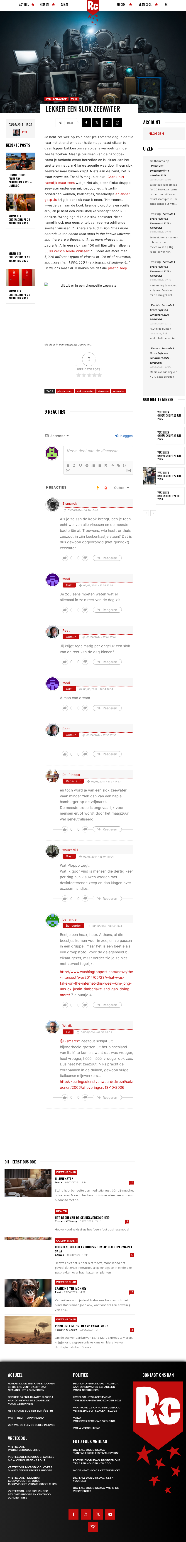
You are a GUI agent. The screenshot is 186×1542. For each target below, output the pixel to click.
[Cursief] (74, 465)
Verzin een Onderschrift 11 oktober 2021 (159, 170)
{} (124, 465)
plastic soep (117, 268)
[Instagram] (86, 1514)
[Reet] (17, 132)
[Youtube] (110, 1514)
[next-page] (153, 513)
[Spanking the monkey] (28, 1293)
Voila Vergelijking (86, 1428)
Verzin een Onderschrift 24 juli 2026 (169, 436)
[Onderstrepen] (80, 465)
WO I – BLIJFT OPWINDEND (26, 1417)
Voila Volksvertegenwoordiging (94, 1419)
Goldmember (66, 1240)
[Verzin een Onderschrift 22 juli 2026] (149, 476)
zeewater (119, 391)
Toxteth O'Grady (66, 1221)
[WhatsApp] (117, 122)
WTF (74, 99)
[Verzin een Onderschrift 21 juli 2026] (149, 496)
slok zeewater (85, 391)
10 (131, 1182)
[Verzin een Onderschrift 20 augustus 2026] (20, 277)
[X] (96, 122)
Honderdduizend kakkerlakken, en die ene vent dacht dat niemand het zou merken (31, 1387)
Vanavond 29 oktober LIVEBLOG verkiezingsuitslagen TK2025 (96, 1409)
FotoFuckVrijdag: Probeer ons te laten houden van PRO (96, 1462)
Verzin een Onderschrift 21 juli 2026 (168, 496)
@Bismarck (69, 1041)
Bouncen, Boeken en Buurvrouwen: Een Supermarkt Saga (93, 1249)
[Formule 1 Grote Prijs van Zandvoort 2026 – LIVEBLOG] (20, 161)
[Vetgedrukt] (68, 465)
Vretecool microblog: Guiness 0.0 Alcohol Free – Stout (31, 1458)
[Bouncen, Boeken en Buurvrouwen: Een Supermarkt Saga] (28, 1251)
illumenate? (64, 1178)
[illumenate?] (28, 1183)
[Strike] (87, 465)
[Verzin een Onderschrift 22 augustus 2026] (20, 202)
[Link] (118, 465)
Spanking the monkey (70, 1288)
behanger (70, 919)
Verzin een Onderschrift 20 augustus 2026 (19, 294)
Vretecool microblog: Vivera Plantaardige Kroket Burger (30, 1469)
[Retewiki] (93, 1527)
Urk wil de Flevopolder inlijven (31, 1425)
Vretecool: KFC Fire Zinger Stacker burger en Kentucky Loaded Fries (29, 1494)
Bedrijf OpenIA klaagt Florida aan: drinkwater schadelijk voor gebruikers (30, 1400)
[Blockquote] (106, 465)
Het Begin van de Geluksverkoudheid (82, 1217)
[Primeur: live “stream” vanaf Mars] (28, 1330)
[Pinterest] (107, 122)
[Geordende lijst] (93, 465)
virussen (103, 391)
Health (61, 1211)
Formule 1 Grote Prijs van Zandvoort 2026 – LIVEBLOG (20, 180)
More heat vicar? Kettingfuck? (96, 1470)
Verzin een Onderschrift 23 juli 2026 (169, 456)
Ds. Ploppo (71, 775)
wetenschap (56, 99)
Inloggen (126, 436)
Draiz (58, 1182)
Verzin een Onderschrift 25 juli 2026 (169, 415)
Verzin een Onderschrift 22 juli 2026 (169, 476)
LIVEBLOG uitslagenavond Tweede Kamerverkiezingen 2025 (97, 1399)
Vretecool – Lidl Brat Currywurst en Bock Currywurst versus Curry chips (32, 1481)
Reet (24, 132)
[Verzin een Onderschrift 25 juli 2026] (149, 415)
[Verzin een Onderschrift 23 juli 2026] (149, 456)
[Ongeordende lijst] (99, 465)
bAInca (59, 1255)
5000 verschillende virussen (66, 251)
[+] (68, 470)
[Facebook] (86, 122)
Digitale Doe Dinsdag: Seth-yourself (94, 1479)
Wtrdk (67, 1025)
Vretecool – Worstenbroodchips (24, 1448)
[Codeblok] (112, 465)
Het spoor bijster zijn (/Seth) (30, 1410)
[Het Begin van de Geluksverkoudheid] (28, 1220)
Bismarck (69, 503)
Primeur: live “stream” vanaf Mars (81, 1325)
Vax (153, 305)
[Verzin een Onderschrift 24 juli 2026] (149, 435)
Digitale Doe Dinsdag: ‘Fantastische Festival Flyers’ (96, 1451)
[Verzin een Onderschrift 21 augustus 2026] (20, 239)
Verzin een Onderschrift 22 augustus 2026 (19, 219)
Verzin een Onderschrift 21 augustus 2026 (19, 257)
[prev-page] (146, 513)
